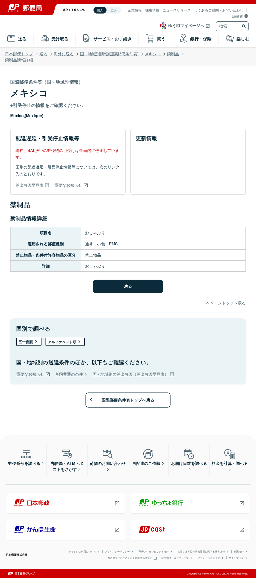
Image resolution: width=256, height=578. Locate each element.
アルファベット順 (62, 341)
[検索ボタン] (244, 26)
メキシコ (153, 54)
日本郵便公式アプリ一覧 (175, 557)
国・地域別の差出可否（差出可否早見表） (130, 374)
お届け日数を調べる (189, 463)
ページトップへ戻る (228, 303)
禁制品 (173, 54)
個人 (100, 10)
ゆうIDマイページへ (186, 25)
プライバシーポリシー (117, 551)
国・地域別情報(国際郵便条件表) (109, 54)
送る (44, 54)
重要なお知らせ (68, 185)
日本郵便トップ (19, 54)
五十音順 (26, 341)
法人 (114, 10)
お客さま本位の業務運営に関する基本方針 (201, 551)
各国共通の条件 (69, 374)
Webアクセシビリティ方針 (153, 551)
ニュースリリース (177, 10)
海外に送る (64, 54)
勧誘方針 (239, 551)
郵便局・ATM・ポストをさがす (67, 466)
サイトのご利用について (82, 551)
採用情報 (152, 10)
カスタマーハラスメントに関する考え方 (130, 557)
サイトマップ (236, 557)
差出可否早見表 (30, 185)
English (237, 16)
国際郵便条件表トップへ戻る (128, 400)
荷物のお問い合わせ (108, 463)
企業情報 (135, 10)
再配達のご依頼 (146, 463)
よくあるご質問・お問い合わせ (218, 10)
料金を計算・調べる (230, 463)
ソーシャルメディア (209, 557)
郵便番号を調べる (24, 463)
